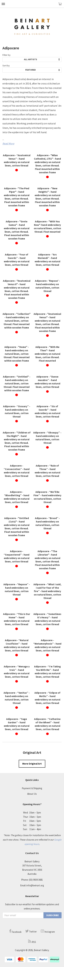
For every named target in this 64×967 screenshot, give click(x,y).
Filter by (6, 54)
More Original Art (32, 763)
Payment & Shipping (32, 788)
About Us (32, 793)
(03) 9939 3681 (36, 879)
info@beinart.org (35, 885)
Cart (61, 5)
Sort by (6, 65)
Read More (8, 143)
